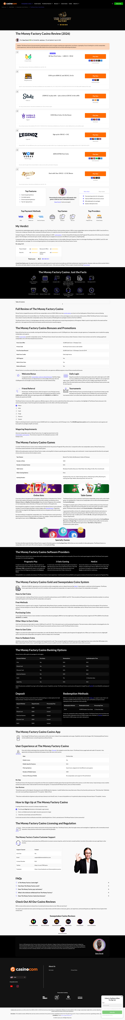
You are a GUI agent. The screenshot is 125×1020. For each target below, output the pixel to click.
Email (103, 1002)
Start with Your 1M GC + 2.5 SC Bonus (61, 173)
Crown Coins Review (95, 62)
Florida (100, 715)
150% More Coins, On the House (60, 115)
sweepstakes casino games (22, 434)
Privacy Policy (74, 970)
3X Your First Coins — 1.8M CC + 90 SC (61, 56)
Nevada (54, 750)
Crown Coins (22, 336)
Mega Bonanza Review (95, 82)
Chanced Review (80, 925)
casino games (58, 235)
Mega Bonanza (49, 508)
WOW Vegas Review (95, 160)
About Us (52, 966)
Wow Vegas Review (45, 925)
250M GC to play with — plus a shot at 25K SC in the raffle (60, 95)
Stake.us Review (95, 102)
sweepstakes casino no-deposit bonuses (42, 377)
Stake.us (91, 698)
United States (11, 7)
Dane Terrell (25, 40)
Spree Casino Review (62, 933)
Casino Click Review (91, 925)
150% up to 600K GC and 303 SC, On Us (61, 75)
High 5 (76, 586)
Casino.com (4, 7)
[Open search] (112, 3)
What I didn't (102, 191)
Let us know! (86, 265)
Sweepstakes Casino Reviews (22, 7)
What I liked (86, 191)
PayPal (91, 686)
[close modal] (121, 996)
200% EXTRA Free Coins (61, 154)
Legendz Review (95, 141)
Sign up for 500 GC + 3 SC (61, 134)
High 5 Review (95, 121)
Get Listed (51, 970)
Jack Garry (42, 40)
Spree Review (95, 180)
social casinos (67, 313)
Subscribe (118, 3)
